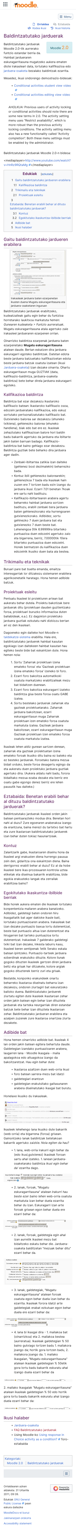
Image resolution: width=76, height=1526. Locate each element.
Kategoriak (12, 1458)
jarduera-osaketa (15, 71)
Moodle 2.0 (15, 1463)
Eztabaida (64, 24)
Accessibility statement (18, 1523)
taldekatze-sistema (17, 637)
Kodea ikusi (39, 28)
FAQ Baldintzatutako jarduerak (35, 1430)
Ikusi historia (62, 28)
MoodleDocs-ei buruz (17, 1512)
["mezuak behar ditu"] (38, 1271)
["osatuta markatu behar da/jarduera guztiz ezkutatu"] (38, 1322)
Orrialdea (43, 24)
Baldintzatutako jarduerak (45, 1463)
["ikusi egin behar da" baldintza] (38, 1177)
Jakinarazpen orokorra (17, 1518)
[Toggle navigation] (4, 5)
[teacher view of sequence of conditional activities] (38, 1112)
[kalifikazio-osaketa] (38, 1380)
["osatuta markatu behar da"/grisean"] (38, 1224)
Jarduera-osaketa (16, 367)
